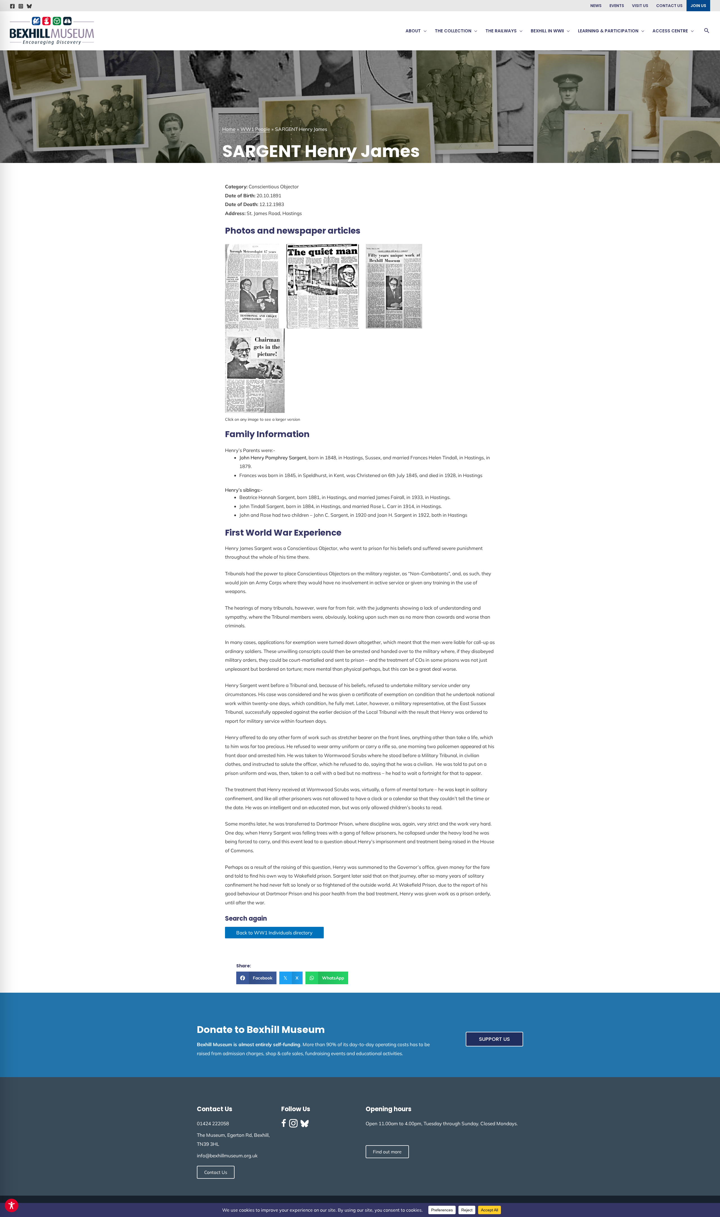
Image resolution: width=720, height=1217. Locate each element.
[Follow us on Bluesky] (304, 1123)
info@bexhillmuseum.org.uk (227, 1155)
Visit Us (640, 5)
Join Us (698, 5)
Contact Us (669, 5)
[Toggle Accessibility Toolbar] (11, 1205)
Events (616, 5)
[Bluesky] (29, 6)
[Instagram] (20, 6)
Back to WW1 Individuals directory (274, 933)
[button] (423, 31)
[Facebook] (12, 6)
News (596, 5)
